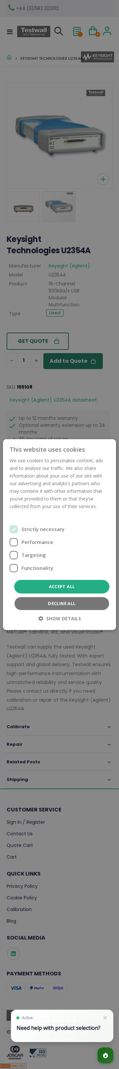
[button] (59, 618)
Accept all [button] (62, 586)
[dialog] (59, 534)
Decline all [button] (61, 603)
